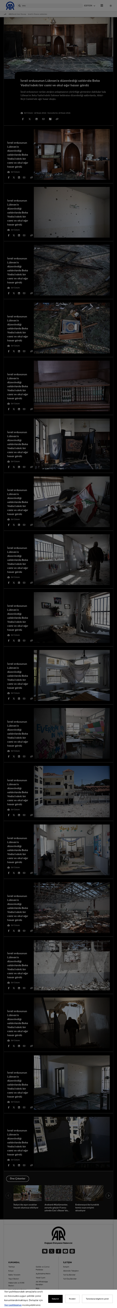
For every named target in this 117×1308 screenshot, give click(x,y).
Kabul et (55, 1299)
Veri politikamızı (13, 1305)
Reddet (72, 1299)
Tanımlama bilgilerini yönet (97, 1299)
